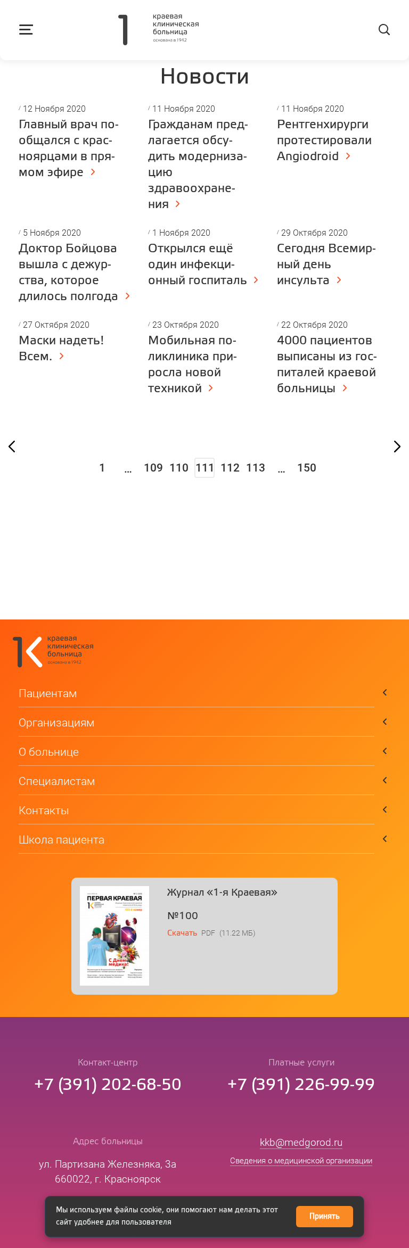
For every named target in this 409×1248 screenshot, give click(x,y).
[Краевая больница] (158, 31)
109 (153, 467)
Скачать (182, 933)
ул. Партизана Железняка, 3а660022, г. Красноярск (107, 1171)
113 (255, 467)
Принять (324, 1216)
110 (179, 467)
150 (306, 467)
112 (230, 467)
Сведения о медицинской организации (301, 1161)
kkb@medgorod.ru (301, 1142)
